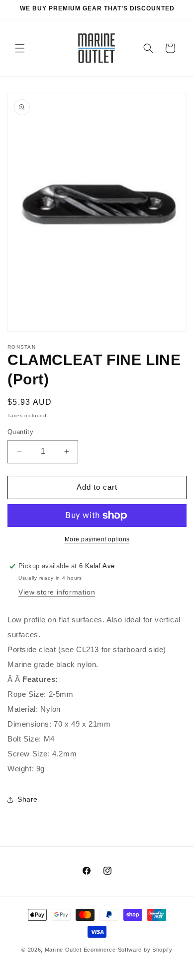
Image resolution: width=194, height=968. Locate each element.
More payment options (97, 539)
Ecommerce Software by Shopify (128, 950)
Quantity (20, 432)
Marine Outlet (63, 950)
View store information (56, 592)
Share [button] (27, 799)
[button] (20, 48)
